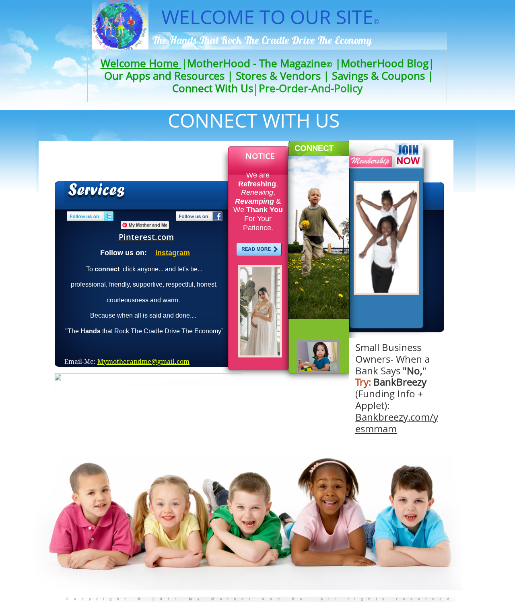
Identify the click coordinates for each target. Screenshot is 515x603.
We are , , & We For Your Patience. (258, 201)
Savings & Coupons (378, 75)
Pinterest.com (146, 236)
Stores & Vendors (278, 75)
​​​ (141, 63)
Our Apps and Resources (164, 75)
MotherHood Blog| (387, 63)
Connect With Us (215, 88)
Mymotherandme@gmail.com (143, 362)
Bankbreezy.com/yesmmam (396, 422)
